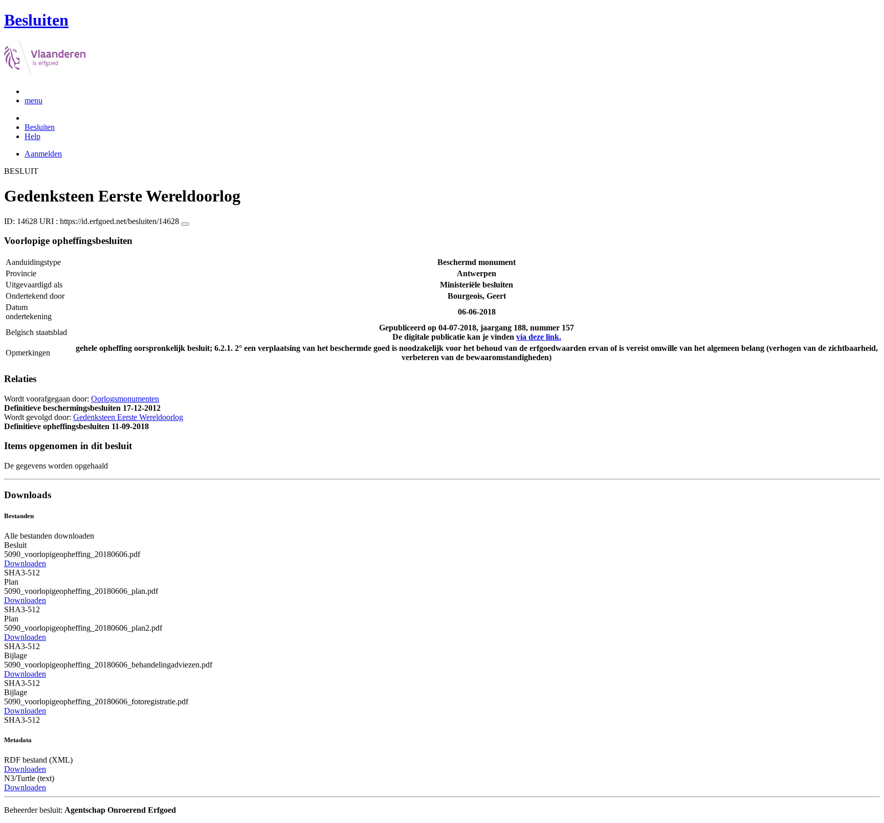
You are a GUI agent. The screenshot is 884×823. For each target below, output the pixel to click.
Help (32, 136)
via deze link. (538, 336)
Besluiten (40, 127)
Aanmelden (43, 153)
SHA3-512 (22, 572)
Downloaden (25, 563)
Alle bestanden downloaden (49, 535)
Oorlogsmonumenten (125, 398)
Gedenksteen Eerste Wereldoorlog (128, 417)
